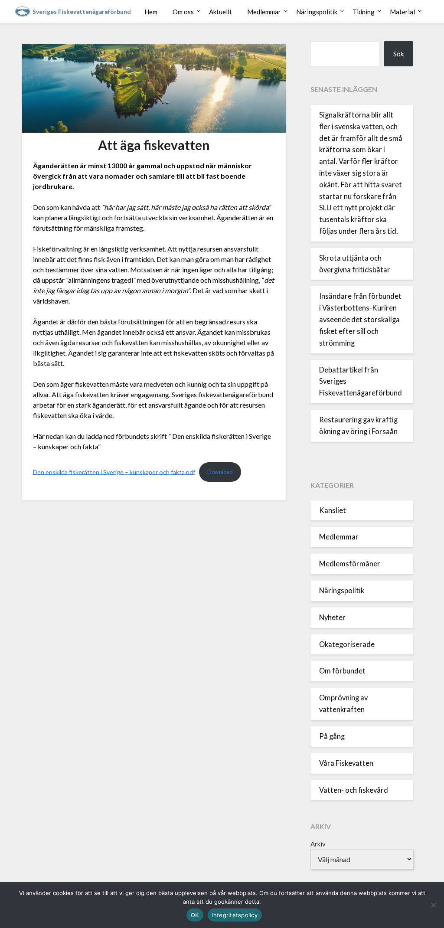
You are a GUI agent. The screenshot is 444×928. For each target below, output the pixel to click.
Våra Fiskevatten (346, 763)
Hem (150, 12)
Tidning (364, 12)
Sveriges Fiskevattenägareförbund (82, 11)
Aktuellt (220, 12)
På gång (332, 736)
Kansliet (332, 510)
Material (402, 12)
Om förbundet (342, 671)
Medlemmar (264, 12)
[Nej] (433, 905)
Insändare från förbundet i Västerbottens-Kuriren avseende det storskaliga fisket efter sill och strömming (360, 319)
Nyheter (332, 617)
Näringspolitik (316, 12)
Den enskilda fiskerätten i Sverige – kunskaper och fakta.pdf (114, 471)
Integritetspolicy (235, 915)
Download (220, 471)
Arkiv (318, 844)
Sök (398, 54)
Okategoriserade (347, 644)
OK (195, 915)
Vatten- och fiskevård (353, 790)
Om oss (183, 12)
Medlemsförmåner (349, 563)
